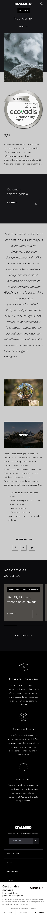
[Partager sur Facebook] (15, 548)
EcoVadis (37, 164)
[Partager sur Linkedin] (24, 548)
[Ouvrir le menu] (5, 4)
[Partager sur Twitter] (32, 548)
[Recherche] (41, 3)
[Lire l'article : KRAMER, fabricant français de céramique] (36, 614)
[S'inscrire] (36, 841)
